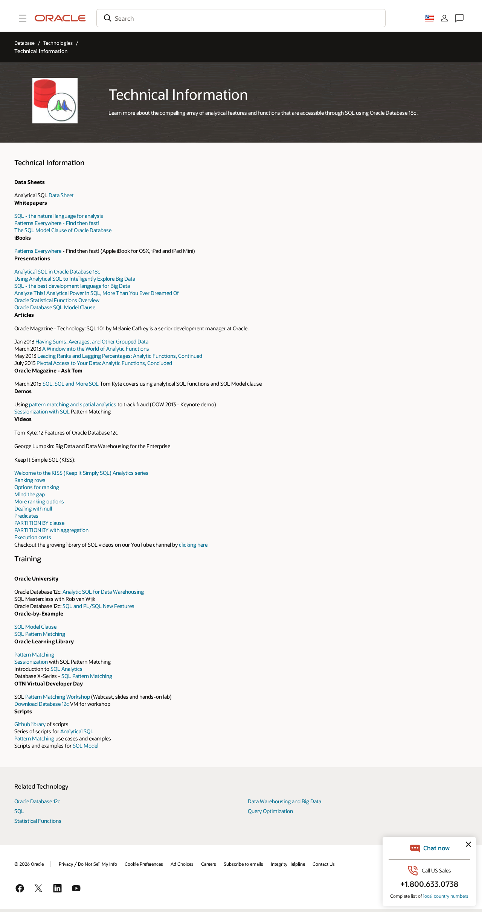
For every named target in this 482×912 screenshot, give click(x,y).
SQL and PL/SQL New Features (98, 606)
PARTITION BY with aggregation (51, 530)
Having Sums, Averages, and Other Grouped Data (91, 341)
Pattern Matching (34, 654)
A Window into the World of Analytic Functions (95, 348)
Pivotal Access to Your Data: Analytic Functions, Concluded (104, 363)
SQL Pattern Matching (39, 634)
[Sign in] (444, 18)
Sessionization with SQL (42, 411)
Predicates (26, 515)
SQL (19, 811)
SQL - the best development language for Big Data (72, 286)
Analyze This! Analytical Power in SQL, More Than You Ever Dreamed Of (96, 293)
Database (24, 43)
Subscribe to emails (243, 864)
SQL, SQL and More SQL (71, 383)
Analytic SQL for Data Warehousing (103, 591)
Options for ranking (36, 487)
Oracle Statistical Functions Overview (56, 300)
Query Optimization (270, 811)
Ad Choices (182, 864)
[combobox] (241, 18)
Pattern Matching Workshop (57, 696)
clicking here (193, 544)
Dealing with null (33, 508)
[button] (22, 18)
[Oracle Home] (60, 18)
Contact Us (324, 864)
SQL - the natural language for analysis (58, 216)
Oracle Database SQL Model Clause (54, 307)
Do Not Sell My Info (97, 864)
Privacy (66, 864)
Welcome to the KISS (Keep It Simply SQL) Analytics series (81, 473)
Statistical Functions (37, 821)
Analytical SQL (76, 731)
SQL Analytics (66, 669)
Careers (208, 864)
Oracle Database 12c (37, 801)
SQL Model (85, 745)
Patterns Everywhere (37, 251)
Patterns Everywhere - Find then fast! (56, 223)
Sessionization (31, 661)
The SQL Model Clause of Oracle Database (62, 230)
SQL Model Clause (35, 626)
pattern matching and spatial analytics (72, 404)
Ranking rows (30, 480)
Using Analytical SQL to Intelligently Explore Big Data (74, 278)
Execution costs (32, 537)
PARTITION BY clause (39, 523)
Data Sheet (61, 195)
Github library (30, 724)
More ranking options (39, 501)
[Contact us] (459, 18)
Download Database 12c (41, 704)
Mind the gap (29, 494)
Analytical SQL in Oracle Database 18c (57, 271)
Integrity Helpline (288, 864)
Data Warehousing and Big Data (284, 801)
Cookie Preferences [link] (144, 864)
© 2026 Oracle (29, 864)
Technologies (58, 43)
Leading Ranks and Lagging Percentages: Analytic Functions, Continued (119, 356)
